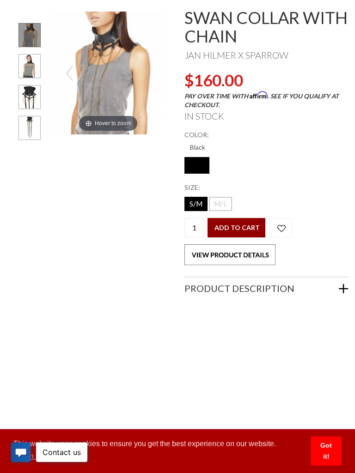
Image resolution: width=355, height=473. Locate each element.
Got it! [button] (326, 451)
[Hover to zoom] (108, 72)
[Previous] (69, 73)
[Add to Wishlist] (280, 227)
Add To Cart (237, 227)
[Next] (147, 73)
